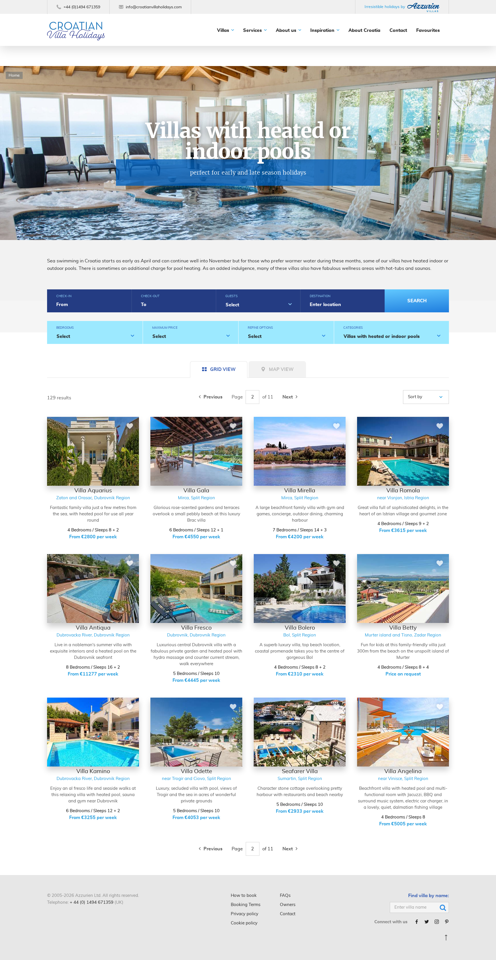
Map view (281, 369)
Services (252, 30)
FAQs (285, 895)
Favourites (428, 30)
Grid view (223, 369)
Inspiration (322, 30)
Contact (398, 30)
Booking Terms (245, 905)
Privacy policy (244, 914)
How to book (244, 895)
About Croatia (364, 30)
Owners (287, 905)
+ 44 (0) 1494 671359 (91, 902)
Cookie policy (244, 923)
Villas (223, 30)
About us (286, 30)
